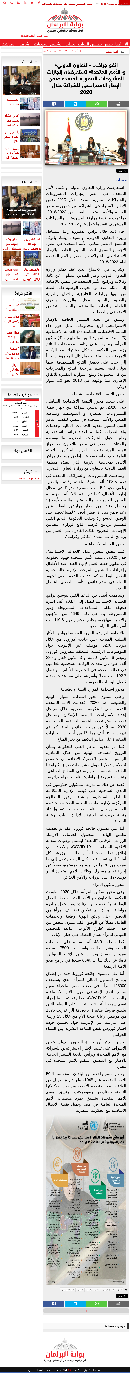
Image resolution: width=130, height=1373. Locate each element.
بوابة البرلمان (67, 1290)
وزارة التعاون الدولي (111, 1290)
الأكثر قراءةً (23, 292)
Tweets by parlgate (30, 478)
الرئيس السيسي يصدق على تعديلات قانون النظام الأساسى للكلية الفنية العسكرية (73, 3)
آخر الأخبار (24, 61)
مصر (80, 1290)
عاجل (124, 2)
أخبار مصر (111, 51)
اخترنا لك (25, 181)
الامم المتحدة (92, 1290)
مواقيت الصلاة (20, 394)
